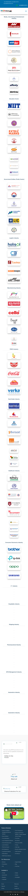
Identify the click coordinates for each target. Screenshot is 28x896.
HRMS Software (18, 851)
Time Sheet (17, 838)
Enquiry (16, 886)
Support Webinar (18, 862)
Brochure (3, 862)
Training (16, 844)
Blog (16, 864)
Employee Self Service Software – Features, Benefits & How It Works (20, 834)
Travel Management (19, 830)
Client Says (17, 866)
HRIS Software (5, 853)
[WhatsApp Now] (21, 5)
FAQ (3, 866)
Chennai (16, 875)
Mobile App (17, 847)
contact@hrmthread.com (8, 3)
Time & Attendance (5, 838)
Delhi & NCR (4, 875)
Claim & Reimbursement (6, 842)
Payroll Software (5, 836)
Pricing (2, 888)
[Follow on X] (13, 894)
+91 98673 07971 (15, 1)
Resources (16, 884)
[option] (14, 752)
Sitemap (22, 892)
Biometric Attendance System (20, 849)
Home (2, 884)
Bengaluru (4, 877)
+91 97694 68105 (7, 1)
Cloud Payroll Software (6, 851)
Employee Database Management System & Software (6, 832)
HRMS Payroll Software (6, 855)
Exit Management (5, 849)
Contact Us (16, 888)
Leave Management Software (7, 840)
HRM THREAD (10, 892)
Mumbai (3, 872)
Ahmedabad (17, 877)
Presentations (4, 864)
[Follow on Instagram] (17, 894)
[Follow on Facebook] (10, 894)
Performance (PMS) (18, 842)
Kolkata (16, 872)
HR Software (17, 853)
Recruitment (17, 840)
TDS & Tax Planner (5, 847)
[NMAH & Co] (10, 788)
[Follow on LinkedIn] (15, 894)
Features (3, 886)
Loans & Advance (5, 844)
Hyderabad (4, 879)
